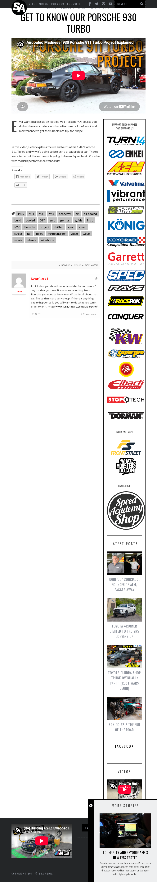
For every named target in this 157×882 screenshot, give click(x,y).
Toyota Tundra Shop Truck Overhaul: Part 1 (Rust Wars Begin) (124, 680)
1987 (20, 214)
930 (41, 214)
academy (65, 214)
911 (31, 214)
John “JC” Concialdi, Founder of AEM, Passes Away (124, 584)
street (18, 233)
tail (29, 233)
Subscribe (74, 3)
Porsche (29, 227)
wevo (86, 233)
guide (78, 220)
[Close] (90, 806)
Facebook (124, 746)
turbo (39, 233)
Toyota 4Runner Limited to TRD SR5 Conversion (124, 631)
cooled (30, 220)
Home (19, 7)
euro (53, 220)
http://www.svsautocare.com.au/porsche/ (73, 306)
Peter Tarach (61, 7)
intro (90, 220)
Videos (43, 3)
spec (71, 227)
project (44, 227)
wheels (31, 240)
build (17, 220)
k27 (17, 227)
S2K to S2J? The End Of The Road (124, 727)
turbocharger (57, 233)
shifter (58, 227)
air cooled (90, 214)
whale (18, 240)
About (61, 3)
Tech (52, 3)
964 (51, 214)
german (65, 220)
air (77, 214)
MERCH (33, 3)
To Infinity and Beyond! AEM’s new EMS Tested (125, 855)
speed (82, 227)
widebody (47, 240)
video (74, 233)
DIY (42, 220)
